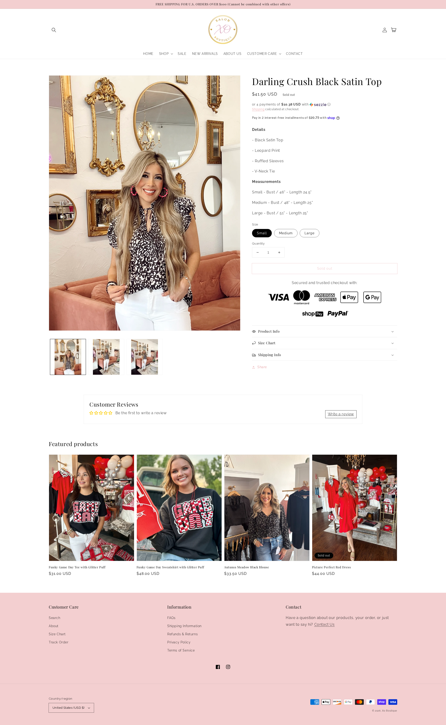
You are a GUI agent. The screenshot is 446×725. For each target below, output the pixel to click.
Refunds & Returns (182, 634)
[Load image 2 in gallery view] (106, 357)
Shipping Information (184, 626)
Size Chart (57, 634)
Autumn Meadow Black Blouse (246, 567)
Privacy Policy (178, 642)
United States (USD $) (68, 707)
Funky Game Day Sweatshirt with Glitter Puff (170, 567)
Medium (286, 233)
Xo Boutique (389, 710)
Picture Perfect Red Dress (331, 567)
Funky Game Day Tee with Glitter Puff (77, 567)
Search (54, 618)
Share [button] (262, 367)
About (54, 626)
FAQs (171, 618)
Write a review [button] (341, 414)
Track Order (59, 642)
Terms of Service (181, 650)
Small (262, 233)
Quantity (258, 243)
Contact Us (324, 624)
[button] (54, 30)
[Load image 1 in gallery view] (68, 357)
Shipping (258, 109)
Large (310, 233)
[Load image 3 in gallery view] (145, 357)
